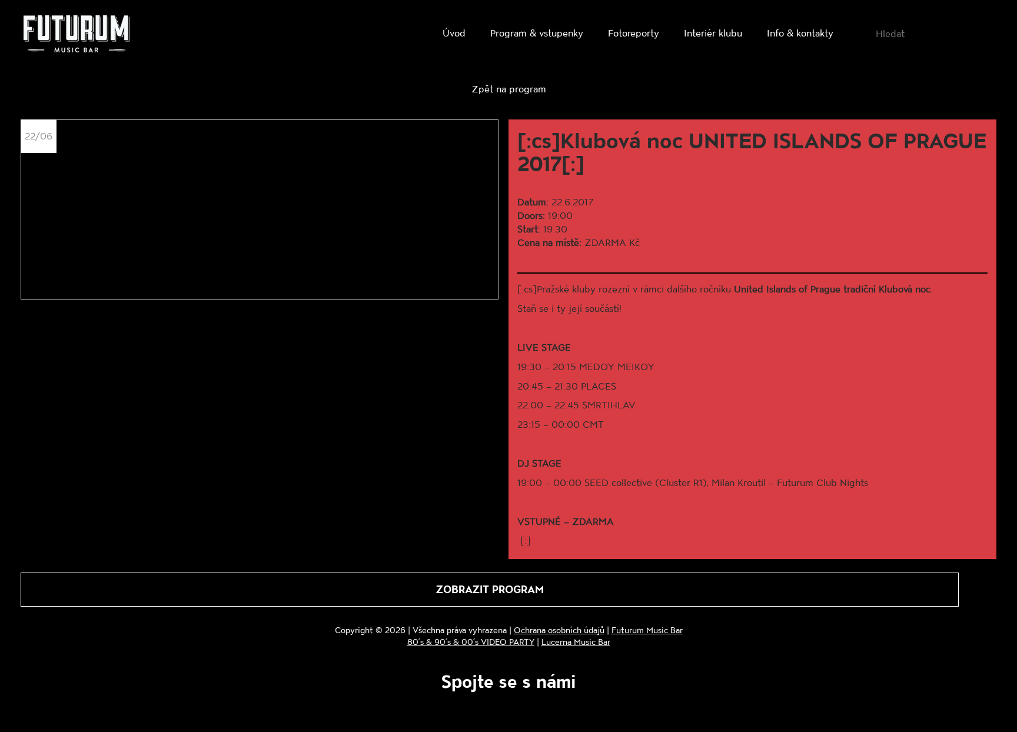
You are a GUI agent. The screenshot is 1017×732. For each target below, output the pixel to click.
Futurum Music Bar (647, 630)
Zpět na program (508, 88)
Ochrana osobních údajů (559, 630)
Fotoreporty (633, 32)
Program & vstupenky (536, 32)
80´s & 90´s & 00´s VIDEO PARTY (470, 642)
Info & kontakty (800, 32)
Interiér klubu (713, 32)
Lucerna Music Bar (575, 642)
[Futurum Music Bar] (76, 35)
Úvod (454, 32)
